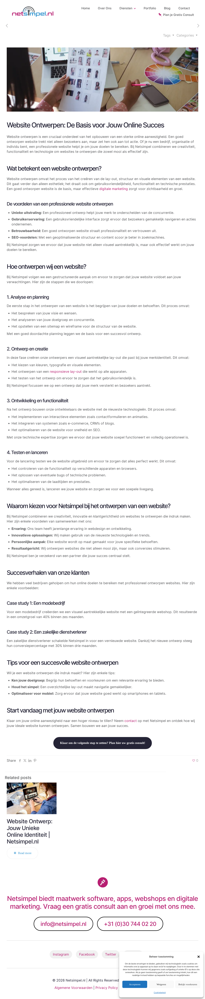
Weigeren (161, 984)
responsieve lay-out (66, 372)
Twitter (110, 954)
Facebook (87, 954)
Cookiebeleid (160, 992)
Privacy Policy (106, 988)
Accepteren (134, 984)
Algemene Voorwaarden (73, 988)
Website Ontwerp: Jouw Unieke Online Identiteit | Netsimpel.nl (29, 831)
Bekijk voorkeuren (187, 984)
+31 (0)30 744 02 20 (130, 923)
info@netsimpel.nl (63, 923)
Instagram (61, 954)
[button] (198, 956)
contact (130, 721)
